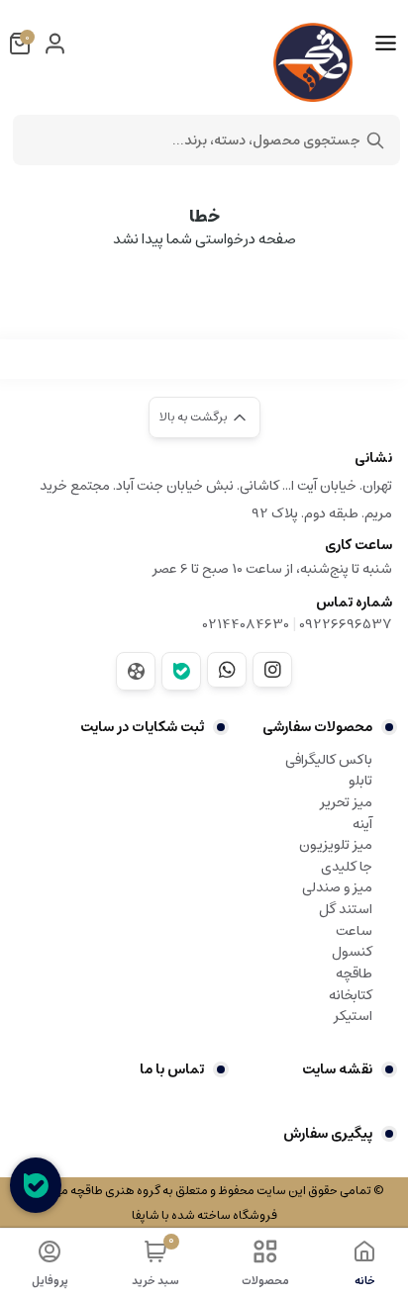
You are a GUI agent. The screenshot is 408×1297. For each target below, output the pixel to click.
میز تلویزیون (335, 845)
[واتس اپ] (227, 670)
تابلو (360, 780)
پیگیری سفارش (327, 1134)
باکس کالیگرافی (328, 760)
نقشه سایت (337, 1069)
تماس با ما (172, 1069)
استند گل (345, 909)
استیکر (353, 1016)
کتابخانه (350, 995)
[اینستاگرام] (272, 670)
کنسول (352, 952)
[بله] (181, 671)
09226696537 (345, 624)
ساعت (354, 931)
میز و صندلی (337, 887)
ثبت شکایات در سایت (142, 727)
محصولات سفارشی (317, 727)
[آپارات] (135, 671)
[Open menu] (385, 43)
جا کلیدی (346, 867)
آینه (362, 824)
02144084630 (246, 624)
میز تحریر (346, 802)
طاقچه (354, 973)
